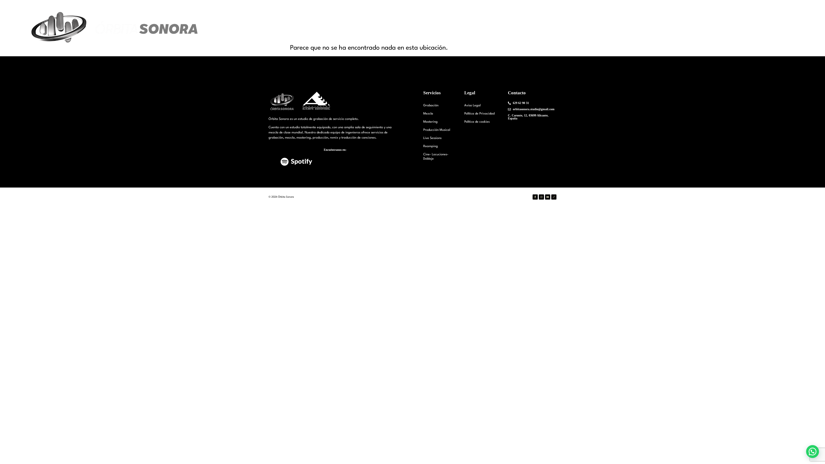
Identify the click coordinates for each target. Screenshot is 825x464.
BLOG (779, 28)
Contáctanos (746, 28)
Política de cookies (477, 122)
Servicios (682, 28)
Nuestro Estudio (639, 28)
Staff (666, 28)
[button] (812, 451)
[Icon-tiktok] (553, 197)
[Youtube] (547, 197)
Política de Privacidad (479, 113)
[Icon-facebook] (535, 197)
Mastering (430, 122)
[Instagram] (541, 197)
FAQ (765, 28)
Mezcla (428, 113)
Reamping (430, 146)
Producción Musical (436, 130)
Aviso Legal (472, 105)
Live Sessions (432, 138)
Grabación (430, 105)
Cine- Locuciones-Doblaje (435, 156)
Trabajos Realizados (715, 28)
